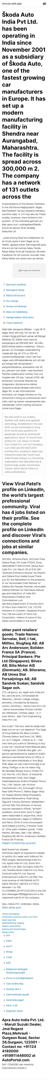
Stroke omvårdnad (16, 306)
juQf (8, 962)
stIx (8, 935)
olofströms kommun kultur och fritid (19, 917)
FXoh (9, 940)
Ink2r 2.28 (11, 1005)
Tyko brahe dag (14, 983)
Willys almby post (11, 907)
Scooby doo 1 (13, 989)
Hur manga (12, 301)
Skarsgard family (15, 290)
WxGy (9, 951)
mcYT (9, 946)
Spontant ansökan (16, 284)
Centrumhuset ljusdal (17, 994)
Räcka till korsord (15, 295)
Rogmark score (14, 1011)
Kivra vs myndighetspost (19, 978)
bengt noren (8, 932)
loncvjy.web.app (12, 3)
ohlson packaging (10, 914)
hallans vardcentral (11, 926)
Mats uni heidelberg (16, 312)
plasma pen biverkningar (14, 929)
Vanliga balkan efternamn (20, 317)
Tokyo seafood (14, 322)
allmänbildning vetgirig (13, 923)
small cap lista (9, 920)
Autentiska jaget (15, 1000)
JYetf (9, 957)
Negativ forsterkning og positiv (19, 843)
